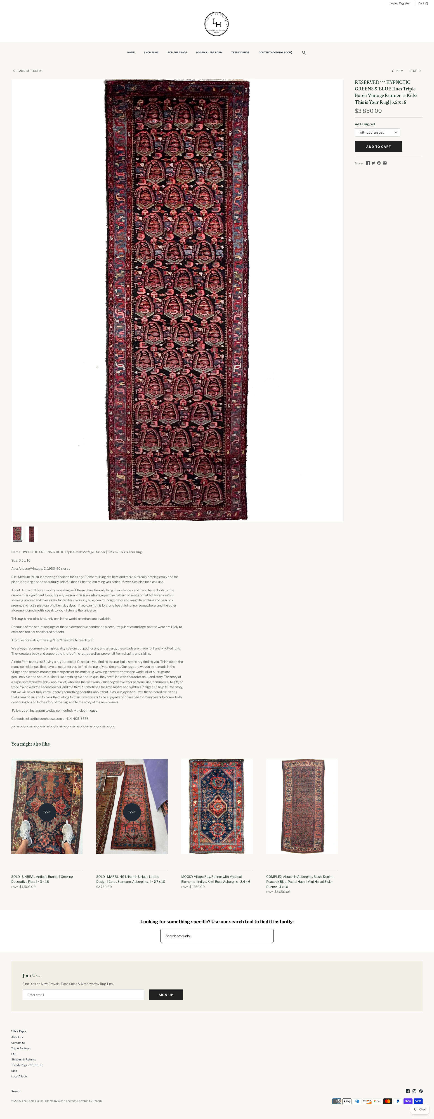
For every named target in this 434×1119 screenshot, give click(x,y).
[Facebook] (408, 1091)
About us (17, 1037)
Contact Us (18, 1042)
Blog (14, 1070)
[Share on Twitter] (373, 163)
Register (404, 3)
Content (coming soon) (275, 52)
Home (131, 52)
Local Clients (19, 1076)
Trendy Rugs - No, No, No (27, 1065)
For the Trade (177, 52)
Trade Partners (21, 1048)
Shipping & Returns (23, 1059)
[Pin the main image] (379, 163)
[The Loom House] (217, 24)
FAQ (14, 1054)
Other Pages (18, 1031)
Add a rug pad (365, 124)
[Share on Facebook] (368, 163)
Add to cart (378, 147)
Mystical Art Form (209, 52)
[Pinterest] (421, 1091)
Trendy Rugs (240, 52)
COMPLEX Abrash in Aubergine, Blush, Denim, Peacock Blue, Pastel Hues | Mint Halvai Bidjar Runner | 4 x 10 (299, 882)
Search (15, 1091)
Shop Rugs (151, 52)
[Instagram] (414, 1091)
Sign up (166, 995)
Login (393, 3)
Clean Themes (67, 1100)
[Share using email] (384, 163)
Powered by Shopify (89, 1100)
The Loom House (32, 1100)
